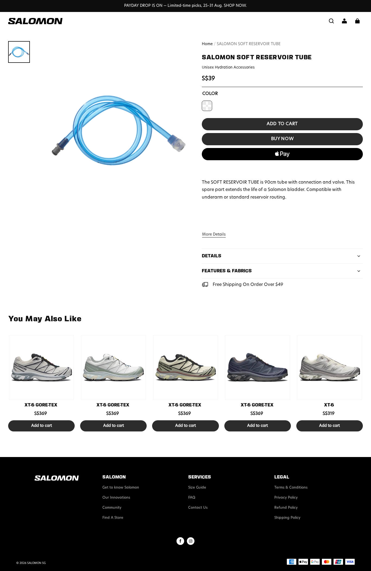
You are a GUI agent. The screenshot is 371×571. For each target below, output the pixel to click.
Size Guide (197, 487)
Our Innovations (116, 497)
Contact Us (197, 508)
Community (111, 508)
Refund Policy (286, 508)
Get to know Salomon (120, 487)
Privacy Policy (286, 497)
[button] (331, 21)
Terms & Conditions (290, 487)
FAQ (191, 497)
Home (207, 44)
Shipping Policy (287, 518)
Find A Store (112, 518)
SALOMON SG (36, 563)
